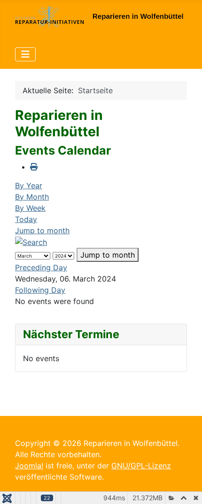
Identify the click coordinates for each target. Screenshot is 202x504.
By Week (30, 208)
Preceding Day (41, 267)
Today (26, 219)
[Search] (31, 241)
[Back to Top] (185, 487)
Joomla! (29, 465)
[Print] (34, 166)
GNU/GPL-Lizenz (141, 465)
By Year (28, 185)
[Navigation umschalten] (25, 54)
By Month (32, 196)
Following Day (40, 290)
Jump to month (42, 230)
